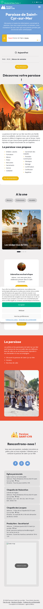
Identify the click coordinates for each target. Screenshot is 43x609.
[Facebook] (15, 463)
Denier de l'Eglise (18, 38)
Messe (8, 157)
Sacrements (10, 165)
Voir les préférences (21, 316)
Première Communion (27, 158)
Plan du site (6, 602)
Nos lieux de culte (12, 363)
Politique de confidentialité (31, 602)
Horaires (9, 360)
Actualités (32, 200)
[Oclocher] (21, 463)
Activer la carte (21, 566)
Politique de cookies (12, 320)
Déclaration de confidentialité (27, 320)
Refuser (21, 310)
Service (8, 168)
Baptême (28, 172)
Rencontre (9, 163)
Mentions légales (16, 602)
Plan (17, 481)
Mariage (28, 164)
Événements (20, 200)
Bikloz (32, 604)
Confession (29, 170)
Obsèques (28, 161)
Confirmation (29, 167)
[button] (38, 37)
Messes (9, 200)
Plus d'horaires (21, 67)
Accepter (21, 305)
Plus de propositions (10, 178)
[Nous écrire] (27, 463)
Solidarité (9, 171)
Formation (9, 154)
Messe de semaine (19, 59)
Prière (8, 160)
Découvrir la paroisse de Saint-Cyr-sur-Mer (20, 358)
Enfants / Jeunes (11, 152)
